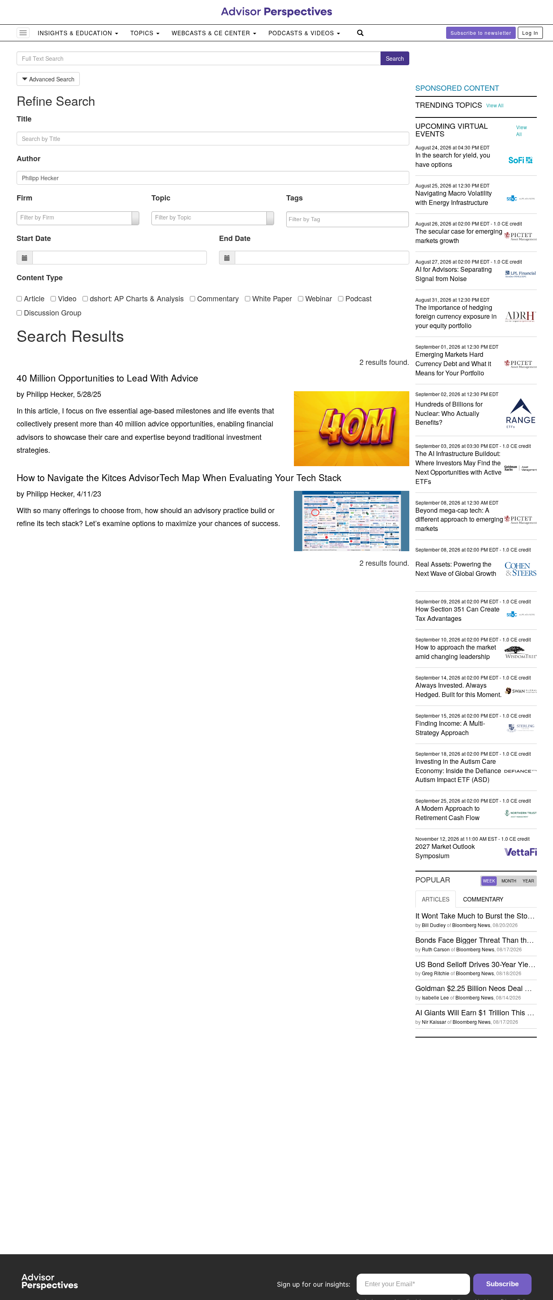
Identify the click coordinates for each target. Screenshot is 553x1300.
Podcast (357, 298)
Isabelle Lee (435, 997)
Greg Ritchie (435, 973)
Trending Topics (448, 105)
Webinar (317, 298)
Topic (160, 197)
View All (495, 105)
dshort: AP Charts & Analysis (136, 298)
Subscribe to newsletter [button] (481, 32)
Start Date (34, 238)
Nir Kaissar (434, 1021)
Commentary (217, 298)
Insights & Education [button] (76, 33)
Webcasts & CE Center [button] (212, 33)
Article (33, 298)
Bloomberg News (471, 924)
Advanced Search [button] (51, 79)
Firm (24, 197)
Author (28, 158)
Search (395, 58)
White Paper (271, 298)
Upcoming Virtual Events (451, 130)
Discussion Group (51, 312)
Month (509, 881)
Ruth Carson (436, 949)
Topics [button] (142, 33)
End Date (235, 238)
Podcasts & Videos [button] (302, 33)
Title (24, 118)
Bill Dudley (434, 924)
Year (528, 881)
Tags (294, 197)
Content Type (40, 277)
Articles (435, 899)
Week (489, 881)
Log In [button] (530, 32)
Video (66, 298)
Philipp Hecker (49, 393)
